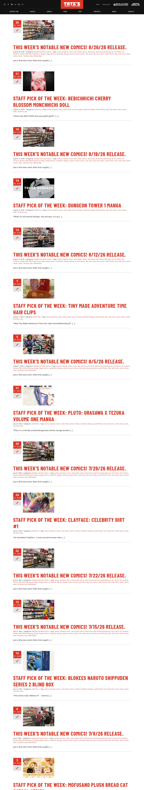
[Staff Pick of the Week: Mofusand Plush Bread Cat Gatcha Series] (38, 768)
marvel (71, 54)
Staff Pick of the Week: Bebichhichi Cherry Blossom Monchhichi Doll (62, 101)
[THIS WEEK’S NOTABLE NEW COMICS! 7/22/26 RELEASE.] (38, 558)
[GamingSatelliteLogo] (135, 4)
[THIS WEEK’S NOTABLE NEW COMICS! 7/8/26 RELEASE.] (38, 716)
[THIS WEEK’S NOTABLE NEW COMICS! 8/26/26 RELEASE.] (38, 30)
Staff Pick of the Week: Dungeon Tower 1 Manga (67, 205)
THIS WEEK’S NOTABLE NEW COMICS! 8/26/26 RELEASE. (70, 47)
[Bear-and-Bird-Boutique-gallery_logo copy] (121, 4)
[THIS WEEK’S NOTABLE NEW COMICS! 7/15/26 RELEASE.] (38, 609)
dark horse (91, 52)
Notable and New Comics (42, 52)
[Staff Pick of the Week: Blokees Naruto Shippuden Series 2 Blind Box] (38, 661)
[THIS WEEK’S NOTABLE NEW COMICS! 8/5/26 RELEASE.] (38, 344)
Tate (116, 54)
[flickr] (15, 4)
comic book (77, 52)
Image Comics (50, 54)
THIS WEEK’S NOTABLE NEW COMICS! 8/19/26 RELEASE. (69, 154)
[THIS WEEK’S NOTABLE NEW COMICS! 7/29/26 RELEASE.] (38, 451)
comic (71, 52)
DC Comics (118, 52)
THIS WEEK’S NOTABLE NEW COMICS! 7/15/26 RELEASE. (69, 626)
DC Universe (126, 366)
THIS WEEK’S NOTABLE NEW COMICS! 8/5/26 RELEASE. (68, 361)
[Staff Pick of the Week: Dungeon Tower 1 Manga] (38, 188)
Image (42, 54)
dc (113, 52)
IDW (26, 54)
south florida (109, 54)
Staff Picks (37, 109)
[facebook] (8, 4)
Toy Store (26, 56)
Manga (66, 54)
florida (22, 54)
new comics (100, 54)
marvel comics (80, 54)
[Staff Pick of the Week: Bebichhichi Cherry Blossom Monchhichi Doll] (38, 81)
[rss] (19, 4)
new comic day (91, 54)
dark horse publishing (103, 52)
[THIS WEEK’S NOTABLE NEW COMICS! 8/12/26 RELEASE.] (38, 237)
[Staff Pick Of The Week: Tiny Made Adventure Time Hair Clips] (38, 289)
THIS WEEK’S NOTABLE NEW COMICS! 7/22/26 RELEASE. (69, 575)
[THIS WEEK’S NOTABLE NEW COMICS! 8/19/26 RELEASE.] (38, 137)
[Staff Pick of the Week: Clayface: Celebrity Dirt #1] (38, 502)
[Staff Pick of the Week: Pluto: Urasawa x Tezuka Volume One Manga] (38, 396)
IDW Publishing (34, 54)
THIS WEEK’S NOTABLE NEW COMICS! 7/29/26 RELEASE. (69, 468)
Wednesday (38, 56)
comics (84, 52)
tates (20, 56)
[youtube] (12, 4)
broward (65, 52)
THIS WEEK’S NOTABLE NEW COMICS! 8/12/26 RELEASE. (69, 254)
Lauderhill (59, 54)
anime (59, 52)
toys (31, 56)
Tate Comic (122, 54)
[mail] (22, 4)
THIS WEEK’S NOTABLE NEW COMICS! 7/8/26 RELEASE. (68, 733)
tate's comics (122, 109)
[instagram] (4, 4)
